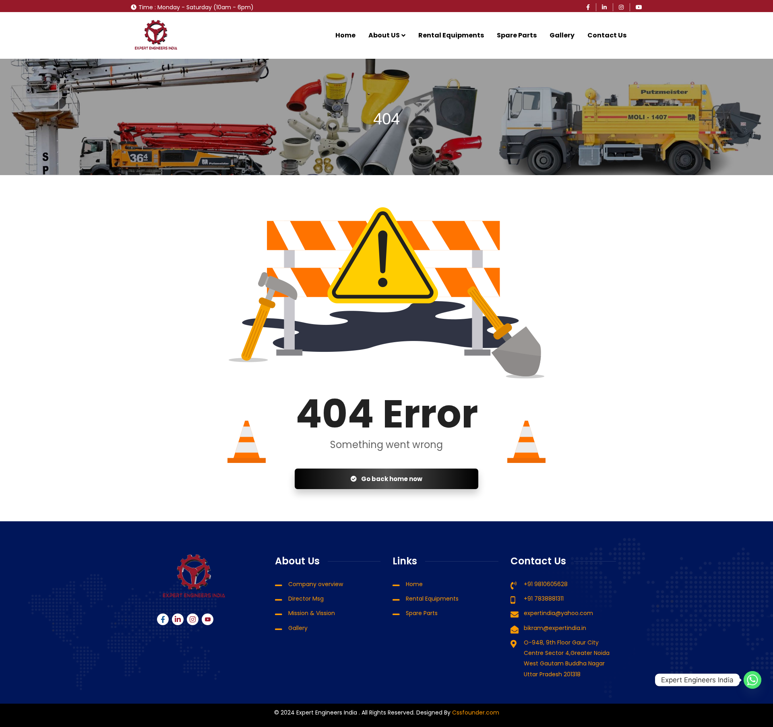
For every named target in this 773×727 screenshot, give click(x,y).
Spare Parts (517, 35)
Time (145, 7)
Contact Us (606, 35)
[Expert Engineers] (156, 35)
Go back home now (391, 479)
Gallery (562, 35)
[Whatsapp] (752, 680)
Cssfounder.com (475, 712)
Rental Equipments (451, 35)
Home (345, 35)
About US (384, 35)
